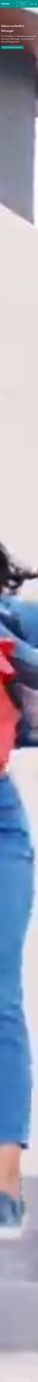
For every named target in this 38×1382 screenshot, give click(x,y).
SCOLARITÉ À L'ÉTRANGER (19, 1379)
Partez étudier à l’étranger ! (12, 47)
